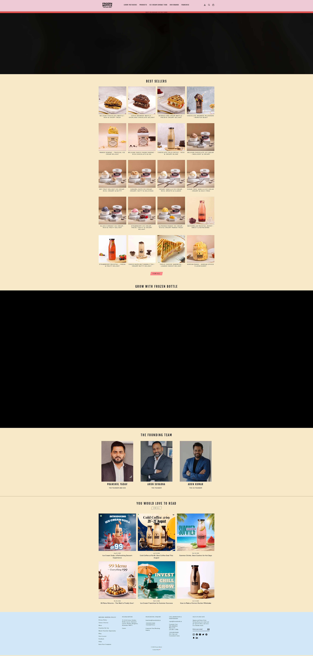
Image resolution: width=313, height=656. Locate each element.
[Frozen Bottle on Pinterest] (206, 634)
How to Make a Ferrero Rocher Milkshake (195, 603)
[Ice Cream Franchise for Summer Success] (156, 580)
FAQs (100, 641)
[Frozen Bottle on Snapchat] (194, 638)
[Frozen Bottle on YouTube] (200, 634)
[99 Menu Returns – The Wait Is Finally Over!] (117, 580)
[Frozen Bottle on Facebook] (197, 634)
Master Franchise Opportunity (107, 630)
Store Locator (102, 636)
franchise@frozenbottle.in (153, 620)
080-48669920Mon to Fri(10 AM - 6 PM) (173, 627)
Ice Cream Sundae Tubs (158, 5)
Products (143, 5)
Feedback (101, 639)
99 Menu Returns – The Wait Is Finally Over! (117, 603)
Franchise (185, 5)
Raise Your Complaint (105, 644)
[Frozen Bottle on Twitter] (203, 634)
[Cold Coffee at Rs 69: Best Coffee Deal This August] (156, 532)
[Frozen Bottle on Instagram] (194, 634)
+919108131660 (150, 623)
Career (124, 628)
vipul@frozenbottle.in (175, 621)
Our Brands (174, 5)
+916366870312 (150, 625)
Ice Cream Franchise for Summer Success (156, 603)
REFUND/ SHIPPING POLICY (107, 617)
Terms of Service (103, 622)
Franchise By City (104, 628)
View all (156, 273)
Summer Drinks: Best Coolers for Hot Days (195, 555)
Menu (100, 625)
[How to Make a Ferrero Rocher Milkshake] (195, 580)
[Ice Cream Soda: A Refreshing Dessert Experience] (117, 532)
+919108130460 (174, 632)
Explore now (106, 45)
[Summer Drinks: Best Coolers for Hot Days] (195, 532)
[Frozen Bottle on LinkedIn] (197, 638)
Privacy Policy (103, 620)
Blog (100, 633)
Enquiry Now (106, 421)
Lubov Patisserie (130, 5)
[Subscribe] (208, 629)
